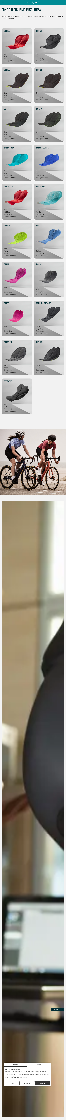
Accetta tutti (42, 1083)
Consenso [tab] (15, 1064)
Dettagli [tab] (39, 1064)
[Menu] (3, 2)
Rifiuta (12, 1083)
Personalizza (27, 1083)
